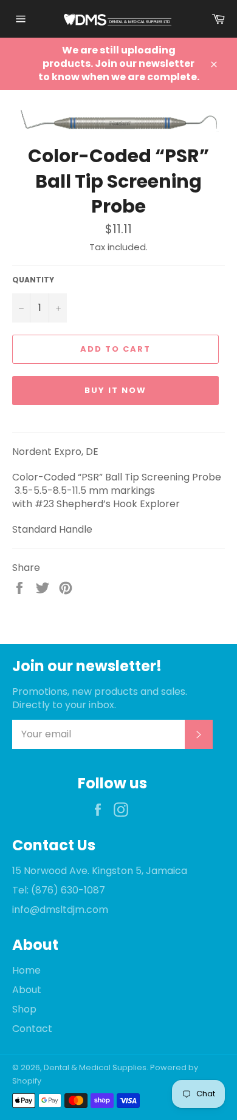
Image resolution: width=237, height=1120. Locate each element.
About (26, 990)
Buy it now (115, 390)
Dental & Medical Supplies (95, 1067)
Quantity (33, 280)
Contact (32, 1029)
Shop (24, 1009)
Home (26, 970)
